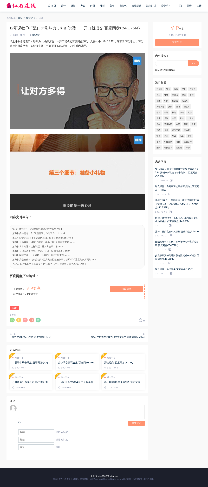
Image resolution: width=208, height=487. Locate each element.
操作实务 (160, 107)
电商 (158, 112)
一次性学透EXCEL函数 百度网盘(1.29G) (30, 337)
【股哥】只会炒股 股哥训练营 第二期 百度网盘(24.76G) (30, 362)
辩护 (188, 148)
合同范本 (168, 148)
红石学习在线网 (21, 5)
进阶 (158, 148)
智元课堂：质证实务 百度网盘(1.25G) (174, 269)
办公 (82, 6)
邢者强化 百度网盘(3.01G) (118, 362)
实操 (184, 95)
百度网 (14, 308)
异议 (174, 136)
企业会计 (188, 142)
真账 (170, 107)
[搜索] (180, 5)
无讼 (190, 112)
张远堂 (187, 130)
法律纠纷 (168, 124)
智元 (168, 89)
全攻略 (187, 107)
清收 (178, 142)
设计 (63, 6)
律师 (166, 95)
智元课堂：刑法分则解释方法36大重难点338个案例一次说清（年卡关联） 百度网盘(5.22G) (176, 173)
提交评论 (136, 423)
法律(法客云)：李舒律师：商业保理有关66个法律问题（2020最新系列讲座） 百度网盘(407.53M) (177, 204)
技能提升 (136, 6)
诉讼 (166, 136)
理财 (102, 6)
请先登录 (126, 289)
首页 (53, 6)
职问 (166, 101)
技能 (174, 112)
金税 (178, 124)
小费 (158, 142)
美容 (112, 6)
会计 (166, 130)
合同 (174, 118)
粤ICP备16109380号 (100, 476)
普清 (193, 124)
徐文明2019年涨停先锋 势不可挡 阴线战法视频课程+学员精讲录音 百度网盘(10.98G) (122, 382)
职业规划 (168, 142)
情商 (158, 136)
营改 (182, 118)
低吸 (182, 136)
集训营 (175, 101)
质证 (166, 118)
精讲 (166, 112)
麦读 (192, 95)
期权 (158, 130)
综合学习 (166, 6)
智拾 (176, 89)
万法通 (192, 89)
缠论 (182, 112)
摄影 (73, 6)
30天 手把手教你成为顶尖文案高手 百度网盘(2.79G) (118, 337)
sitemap (114, 476)
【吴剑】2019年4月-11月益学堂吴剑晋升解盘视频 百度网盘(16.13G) (77, 382)
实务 (184, 89)
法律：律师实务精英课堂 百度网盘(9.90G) (177, 232)
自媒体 (123, 6)
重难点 (175, 95)
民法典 (185, 101)
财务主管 (176, 130)
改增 (178, 107)
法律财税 (151, 6)
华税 (158, 118)
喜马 (158, 95)
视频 (158, 101)
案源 (186, 124)
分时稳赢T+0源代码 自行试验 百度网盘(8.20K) (30, 382)
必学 (158, 124)
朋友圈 (179, 148)
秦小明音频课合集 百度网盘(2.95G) (76, 362)
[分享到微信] (12, 320)
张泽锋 (191, 118)
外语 (92, 6)
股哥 (190, 136)
